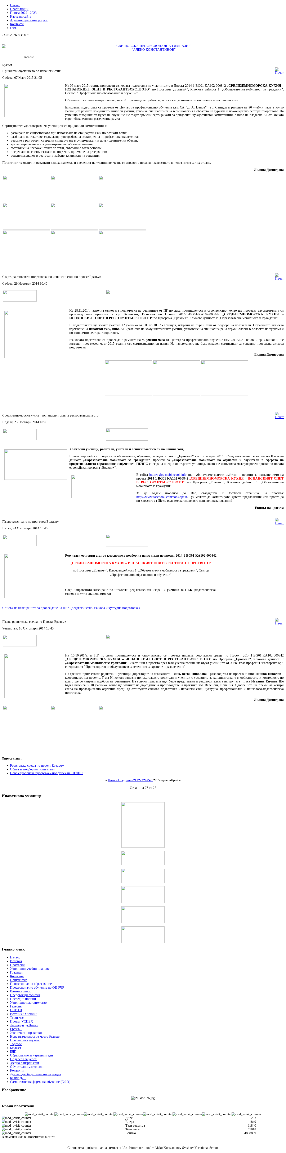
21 (135, 780)
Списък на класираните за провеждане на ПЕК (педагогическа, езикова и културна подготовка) (71, 608)
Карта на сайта (20, 16)
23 (141, 780)
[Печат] (279, 72)
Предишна (125, 780)
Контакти (17, 24)
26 (151, 780)
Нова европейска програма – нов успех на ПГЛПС (46, 773)
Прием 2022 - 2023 (23, 12)
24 (145, 780)
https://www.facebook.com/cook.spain (161, 497)
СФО (14, 28)
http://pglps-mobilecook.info (168, 474)
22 (138, 780)
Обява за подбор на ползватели (32, 769)
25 (148, 780)
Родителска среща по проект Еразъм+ (37, 765)
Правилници (19, 9)
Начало (15, 5)
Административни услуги (29, 20)
